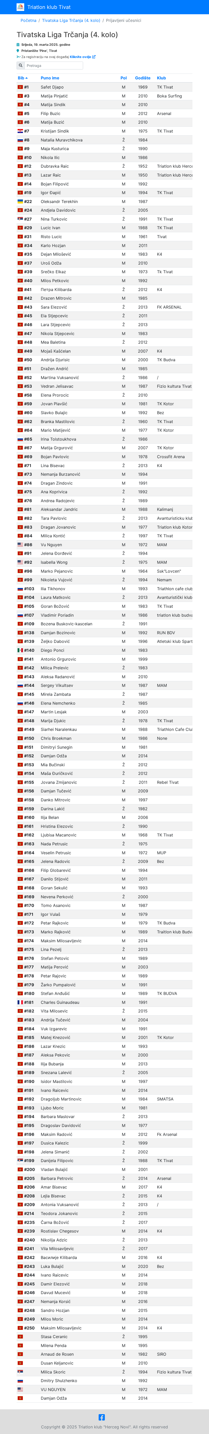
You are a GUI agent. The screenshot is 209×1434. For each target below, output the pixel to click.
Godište (143, 77)
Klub (161, 77)
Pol (124, 77)
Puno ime (50, 77)
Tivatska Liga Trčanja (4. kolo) (71, 20)
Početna (28, 20)
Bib (21, 77)
